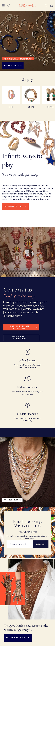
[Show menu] (3, 5)
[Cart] (51, 5)
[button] (8, 5)
